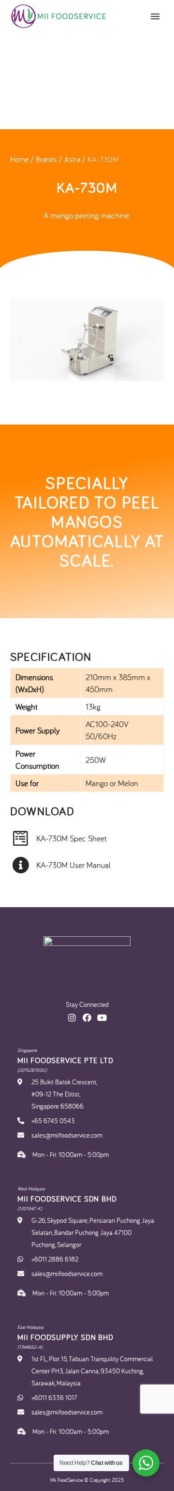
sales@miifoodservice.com (66, 1135)
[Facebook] (87, 1018)
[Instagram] (72, 1018)
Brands (46, 159)
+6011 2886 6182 (54, 1259)
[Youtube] (102, 1018)
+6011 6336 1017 (54, 1397)
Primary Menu (155, 16)
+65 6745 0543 (53, 1120)
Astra (72, 159)
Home (19, 159)
